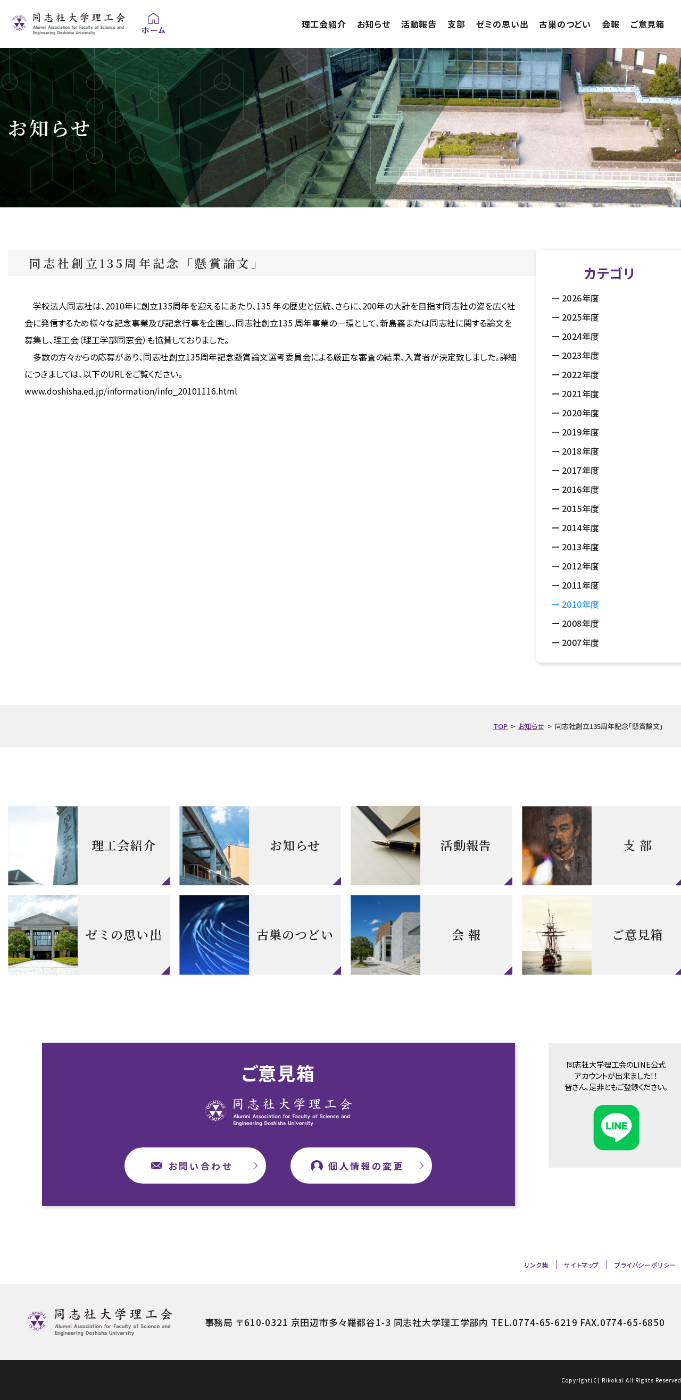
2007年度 (580, 642)
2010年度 (580, 604)
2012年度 (580, 565)
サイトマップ (581, 1264)
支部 (456, 24)
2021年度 (580, 393)
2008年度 (580, 623)
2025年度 (580, 317)
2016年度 (580, 489)
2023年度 (580, 355)
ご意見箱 (647, 24)
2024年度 (580, 336)
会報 (611, 24)
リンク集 (536, 1264)
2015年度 (580, 508)
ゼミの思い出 (502, 24)
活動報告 (419, 24)
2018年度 (580, 451)
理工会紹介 (324, 24)
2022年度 (580, 374)
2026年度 (580, 297)
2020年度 (580, 412)
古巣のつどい (565, 24)
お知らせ (374, 24)
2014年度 (580, 527)
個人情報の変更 (366, 1165)
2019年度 (580, 431)
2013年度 (580, 546)
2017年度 (580, 470)
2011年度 (580, 585)
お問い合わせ (200, 1165)
